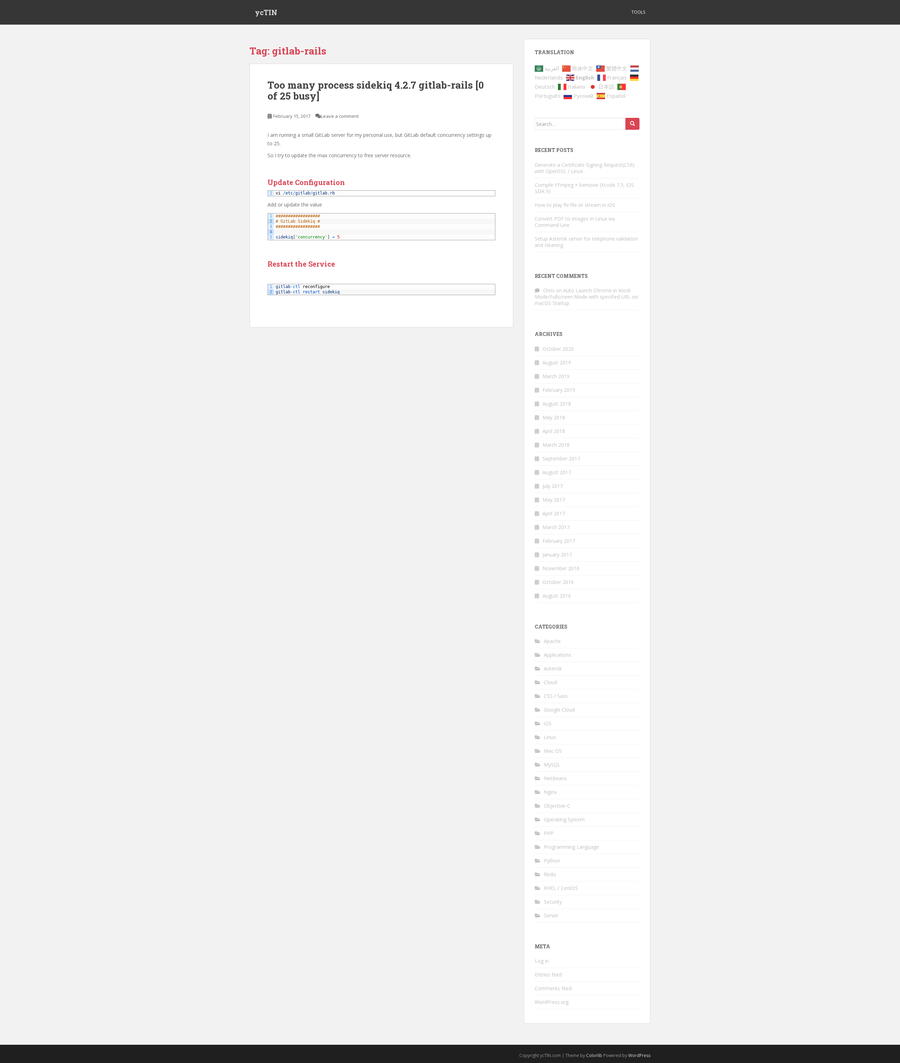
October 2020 (558, 348)
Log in (542, 960)
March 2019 (556, 376)
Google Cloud (559, 709)
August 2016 (556, 595)
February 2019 (558, 390)
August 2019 (556, 362)
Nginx (550, 792)
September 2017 (561, 458)
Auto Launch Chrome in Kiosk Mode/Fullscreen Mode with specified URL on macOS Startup (586, 296)
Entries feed (548, 974)
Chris (548, 290)
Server (551, 915)
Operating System (564, 819)
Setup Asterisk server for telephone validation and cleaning (586, 241)
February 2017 (558, 540)
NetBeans (555, 778)
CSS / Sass (556, 696)
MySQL (552, 764)
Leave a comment (340, 116)
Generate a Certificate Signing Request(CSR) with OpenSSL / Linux (585, 167)
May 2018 (553, 417)
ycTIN (266, 12)
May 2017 (553, 499)
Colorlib (594, 1055)
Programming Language (571, 847)
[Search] (632, 124)
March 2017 (556, 527)
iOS (548, 723)
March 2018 (556, 444)
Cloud (550, 682)
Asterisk (553, 668)
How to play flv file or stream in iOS (575, 205)
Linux (550, 737)
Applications (557, 654)
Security (553, 901)
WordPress (639, 1055)
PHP (549, 833)
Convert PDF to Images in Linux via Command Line (575, 221)
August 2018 (556, 403)
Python (552, 860)
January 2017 (557, 554)
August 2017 (556, 472)
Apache (552, 641)
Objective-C (557, 805)
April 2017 (553, 513)
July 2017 (552, 486)
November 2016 (560, 568)
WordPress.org (551, 1002)
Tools (638, 12)
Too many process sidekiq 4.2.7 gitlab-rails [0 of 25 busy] (376, 90)
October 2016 (558, 582)
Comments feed (553, 988)
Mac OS (553, 750)
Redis (550, 874)
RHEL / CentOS (561, 888)
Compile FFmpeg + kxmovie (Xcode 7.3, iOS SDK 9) (584, 188)
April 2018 (553, 431)
